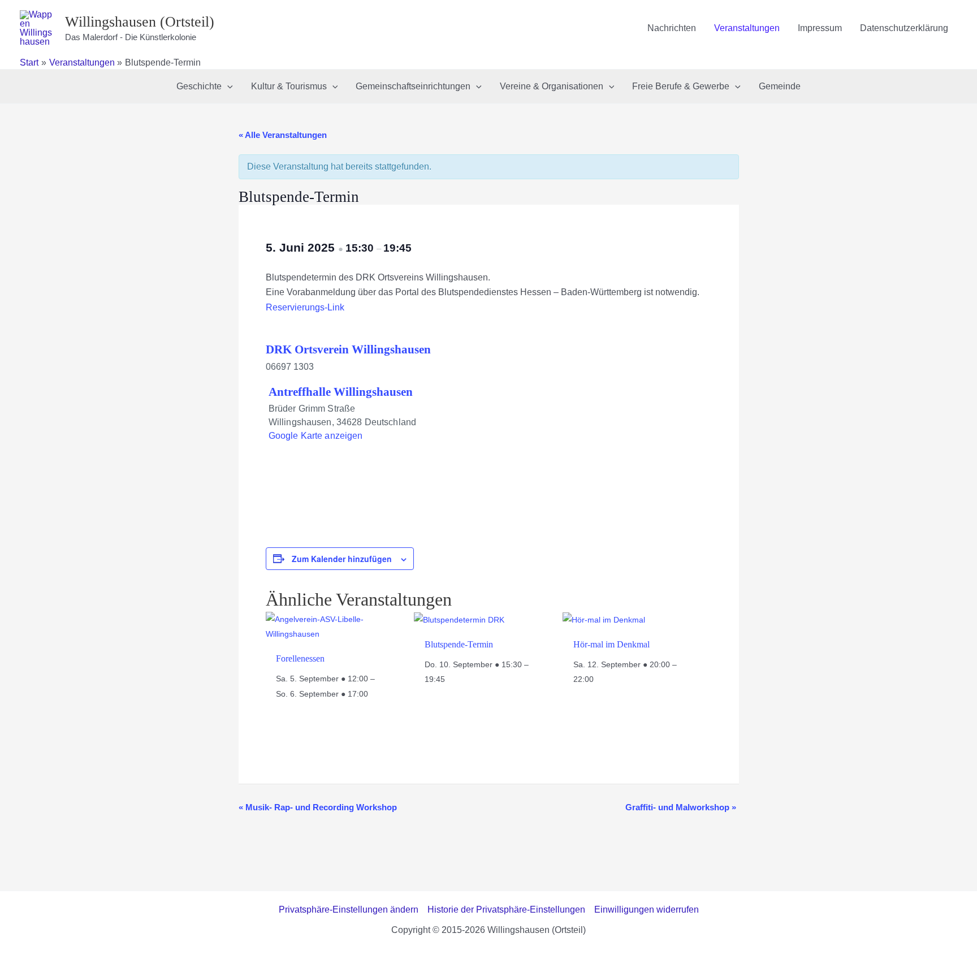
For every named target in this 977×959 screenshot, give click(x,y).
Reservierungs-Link (305, 307)
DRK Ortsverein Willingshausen (348, 349)
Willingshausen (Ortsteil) (139, 22)
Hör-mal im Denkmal (611, 644)
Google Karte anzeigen (316, 435)
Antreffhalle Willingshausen (341, 392)
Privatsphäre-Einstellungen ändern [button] (348, 909)
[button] (227, 86)
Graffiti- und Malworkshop (680, 807)
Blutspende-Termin (459, 644)
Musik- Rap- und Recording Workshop (318, 807)
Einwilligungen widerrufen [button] (646, 909)
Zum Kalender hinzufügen (342, 558)
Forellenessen (300, 658)
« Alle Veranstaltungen (283, 135)
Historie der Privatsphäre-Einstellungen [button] (506, 909)
